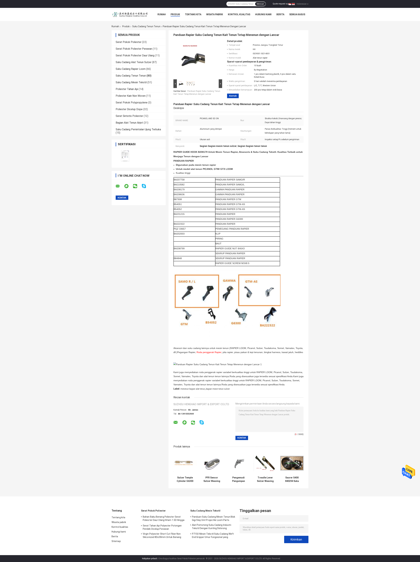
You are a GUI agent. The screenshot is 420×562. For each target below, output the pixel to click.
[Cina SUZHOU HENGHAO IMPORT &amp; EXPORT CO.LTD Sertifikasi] (125, 156)
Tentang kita (193, 14)
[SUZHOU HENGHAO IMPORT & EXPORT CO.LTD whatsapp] (128, 186)
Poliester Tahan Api (127, 89)
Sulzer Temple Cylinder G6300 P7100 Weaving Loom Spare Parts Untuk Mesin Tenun (185, 479)
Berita (280, 14)
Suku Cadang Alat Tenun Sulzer (133, 62)
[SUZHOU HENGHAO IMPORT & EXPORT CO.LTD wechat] (137, 186)
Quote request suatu (282, 4)
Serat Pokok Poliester (128, 42)
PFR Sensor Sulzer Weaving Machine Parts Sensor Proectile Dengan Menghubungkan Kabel (211, 479)
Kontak (233, 96)
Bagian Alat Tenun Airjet (129, 122)
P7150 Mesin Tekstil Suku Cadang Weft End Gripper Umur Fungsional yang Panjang (213, 535)
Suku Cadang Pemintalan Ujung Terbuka (138, 129)
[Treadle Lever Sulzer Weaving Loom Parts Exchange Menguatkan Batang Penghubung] (265, 463)
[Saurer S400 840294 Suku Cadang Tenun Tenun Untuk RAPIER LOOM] (292, 463)
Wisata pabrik (214, 14)
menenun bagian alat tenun (192, 389)
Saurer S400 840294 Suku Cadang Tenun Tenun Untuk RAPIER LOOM (292, 479)
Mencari (260, 4)
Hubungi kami (263, 14)
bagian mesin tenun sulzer (218, 389)
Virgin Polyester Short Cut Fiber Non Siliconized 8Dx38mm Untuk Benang (162, 535)
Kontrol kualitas (239, 14)
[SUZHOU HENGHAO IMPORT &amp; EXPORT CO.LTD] (130, 14)
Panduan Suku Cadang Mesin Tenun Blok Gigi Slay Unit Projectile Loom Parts (213, 518)
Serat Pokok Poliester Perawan (134, 48)
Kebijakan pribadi (149, 558)
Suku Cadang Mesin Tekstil (131, 82)
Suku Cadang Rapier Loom (131, 68)
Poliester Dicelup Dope (129, 109)
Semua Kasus (297, 14)
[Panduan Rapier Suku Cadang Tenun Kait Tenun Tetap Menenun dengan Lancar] (196, 59)
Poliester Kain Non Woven (131, 95)
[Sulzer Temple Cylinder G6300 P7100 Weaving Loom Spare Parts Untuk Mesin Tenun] (185, 463)
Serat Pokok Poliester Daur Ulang (135, 55)
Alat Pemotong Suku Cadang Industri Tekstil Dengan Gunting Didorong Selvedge (211, 527)
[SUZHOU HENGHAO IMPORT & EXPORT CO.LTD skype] (146, 186)
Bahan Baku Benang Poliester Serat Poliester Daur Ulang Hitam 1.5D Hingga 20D (163, 518)
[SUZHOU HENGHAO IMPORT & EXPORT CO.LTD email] (120, 186)
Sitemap (116, 541)
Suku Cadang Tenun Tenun (146, 26)
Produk (175, 14)
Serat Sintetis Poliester (129, 116)
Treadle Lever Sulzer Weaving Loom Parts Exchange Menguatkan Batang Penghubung (265, 479)
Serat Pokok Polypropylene (131, 102)
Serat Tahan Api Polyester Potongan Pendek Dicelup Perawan (162, 527)
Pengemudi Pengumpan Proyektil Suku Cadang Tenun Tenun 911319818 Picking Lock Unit (238, 479)
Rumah (162, 14)
